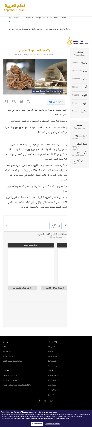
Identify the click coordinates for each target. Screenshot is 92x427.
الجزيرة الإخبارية (53, 375)
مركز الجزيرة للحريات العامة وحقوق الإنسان (17, 385)
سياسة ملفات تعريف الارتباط (12, 361)
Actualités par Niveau (19, 29)
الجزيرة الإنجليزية (53, 380)
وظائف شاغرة (52, 356)
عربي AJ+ (51, 394)
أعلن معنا (51, 351)
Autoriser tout (37, 423)
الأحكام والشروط (8, 351)
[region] (46, 418)
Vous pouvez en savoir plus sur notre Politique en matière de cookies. (45, 418)
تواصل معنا (51, 346)
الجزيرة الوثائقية (53, 390)
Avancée (64, 29)
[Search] (69, 18)
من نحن (5, 346)
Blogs (38, 17)
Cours (63, 17)
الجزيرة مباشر (52, 385)
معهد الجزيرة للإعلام (10, 380)
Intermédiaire (50, 29)
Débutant (36, 29)
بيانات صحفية (52, 366)
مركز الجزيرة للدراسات (10, 375)
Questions (47, 17)
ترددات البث (52, 361)
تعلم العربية (15, 7)
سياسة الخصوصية (9, 356)
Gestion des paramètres (52, 424)
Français (16, 18)
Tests (56, 17)
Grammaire (29, 17)
